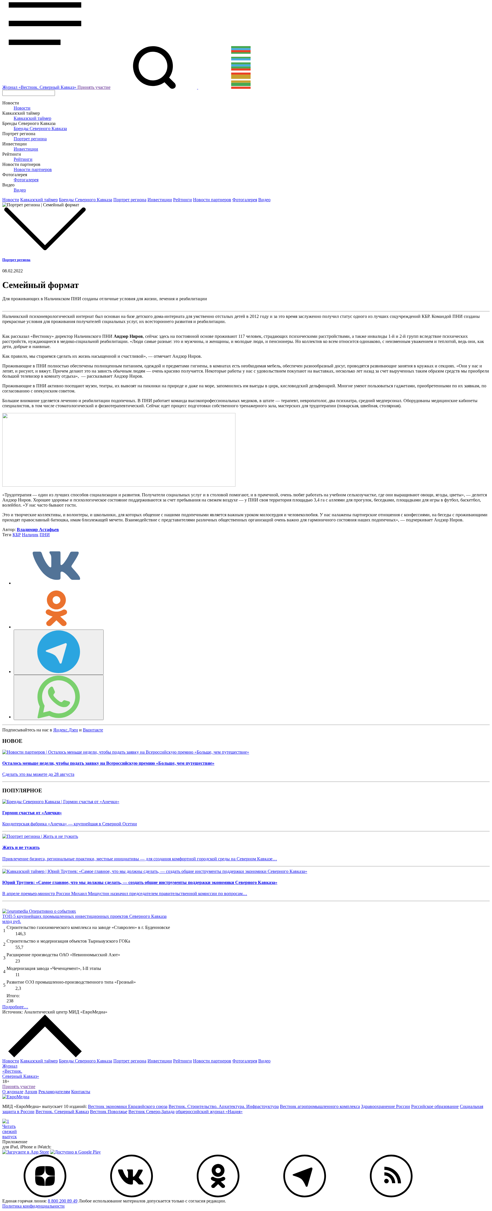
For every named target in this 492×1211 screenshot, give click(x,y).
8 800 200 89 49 (62, 1200)
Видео (20, 190)
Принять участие (93, 87)
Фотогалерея (26, 179)
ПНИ (45, 534)
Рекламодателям (54, 1091)
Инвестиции (26, 149)
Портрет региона (30, 138)
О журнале (12, 1091)
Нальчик (30, 534)
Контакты (80, 1091)
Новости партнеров (33, 169)
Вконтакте (93, 729)
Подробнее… (15, 1006)
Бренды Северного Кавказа (40, 128)
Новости (22, 108)
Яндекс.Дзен (65, 729)
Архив (30, 1091)
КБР (17, 534)
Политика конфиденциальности (33, 1206)
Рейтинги (23, 159)
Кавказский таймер (32, 118)
